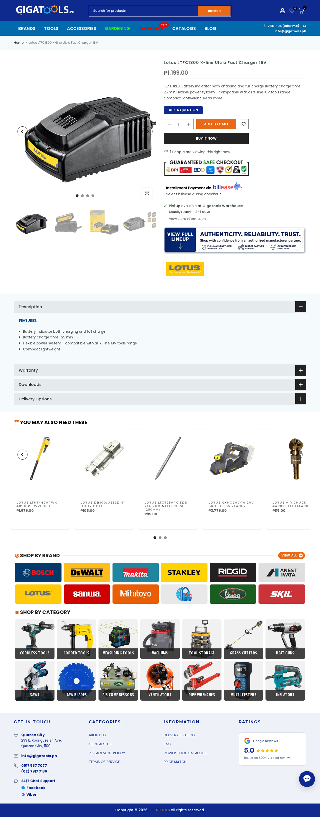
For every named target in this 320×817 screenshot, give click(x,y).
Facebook (36, 787)
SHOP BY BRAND (39, 555)
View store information (187, 219)
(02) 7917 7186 (34, 771)
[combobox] (144, 11)
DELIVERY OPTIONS (179, 735)
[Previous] (23, 131)
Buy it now (206, 138)
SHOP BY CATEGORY (44, 612)
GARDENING (117, 28)
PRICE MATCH (175, 761)
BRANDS (26, 28)
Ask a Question (183, 109)
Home (19, 42)
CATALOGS (184, 28)
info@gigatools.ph (290, 31)
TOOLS (51, 28)
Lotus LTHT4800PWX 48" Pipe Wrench (36, 504)
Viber (31, 794)
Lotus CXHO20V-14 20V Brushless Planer (231, 504)
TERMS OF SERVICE (104, 761)
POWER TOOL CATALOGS (185, 753)
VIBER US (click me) (283, 26)
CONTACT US (100, 744)
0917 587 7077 (34, 765)
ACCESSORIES (81, 28)
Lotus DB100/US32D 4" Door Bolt (103, 504)
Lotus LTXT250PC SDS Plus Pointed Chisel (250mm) (165, 506)
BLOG (210, 28)
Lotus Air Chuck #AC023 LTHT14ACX (290, 504)
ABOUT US (97, 735)
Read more (212, 98)
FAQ (167, 744)
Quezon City (33, 734)
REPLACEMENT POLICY (107, 753)
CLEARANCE (153, 28)
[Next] (147, 131)
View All (289, 555)
